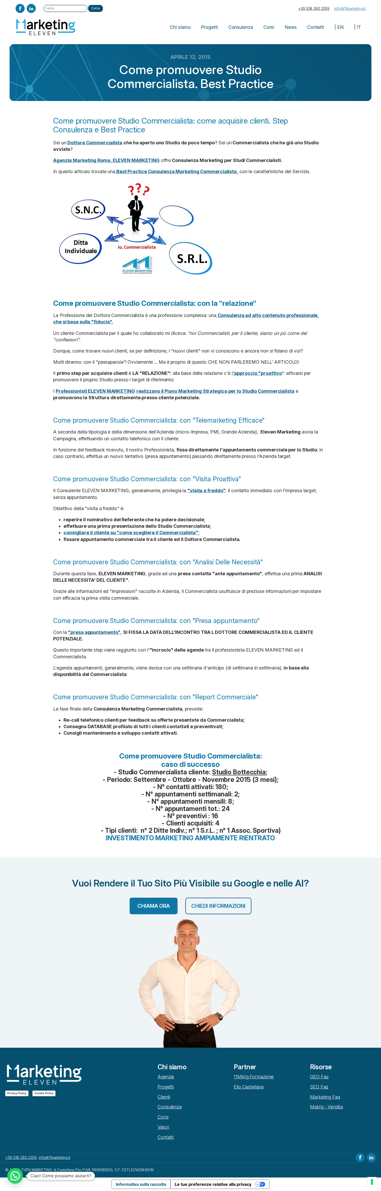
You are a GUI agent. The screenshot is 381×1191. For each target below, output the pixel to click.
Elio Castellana (249, 1087)
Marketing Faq (325, 1097)
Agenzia (166, 1076)
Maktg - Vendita (326, 1106)
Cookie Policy (43, 1093)
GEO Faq (319, 1076)
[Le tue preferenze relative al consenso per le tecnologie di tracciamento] (372, 1182)
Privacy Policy (16, 1093)
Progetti (209, 27)
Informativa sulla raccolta (141, 1184)
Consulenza (240, 27)
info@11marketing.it (349, 8)
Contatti (315, 27)
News (291, 27)
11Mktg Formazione (254, 1076)
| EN (339, 27)
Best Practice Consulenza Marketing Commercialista (176, 171)
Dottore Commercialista (94, 142)
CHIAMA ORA (153, 906)
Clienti (164, 1097)
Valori (163, 1127)
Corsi (268, 27)
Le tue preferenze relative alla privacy (213, 1184)
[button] (15, 1176)
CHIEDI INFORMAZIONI (218, 906)
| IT (357, 27)
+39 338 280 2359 (313, 8)
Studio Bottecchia (239, 772)
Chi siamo (180, 27)
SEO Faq (319, 1087)
